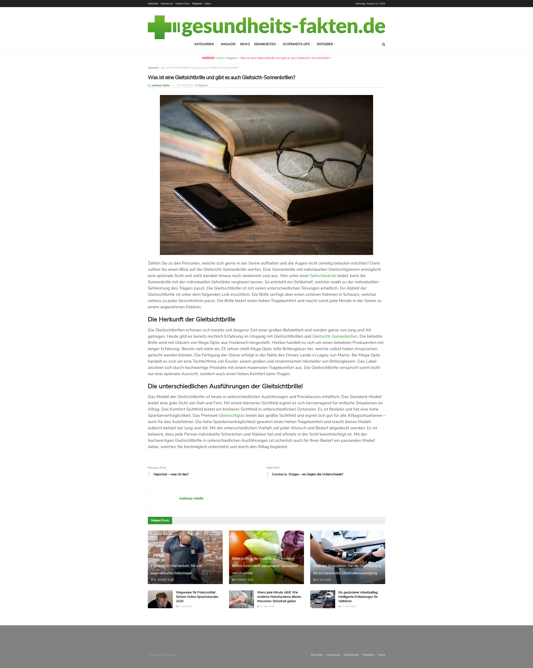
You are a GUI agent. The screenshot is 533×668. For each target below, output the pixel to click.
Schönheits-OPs (296, 44)
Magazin (228, 44)
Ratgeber (197, 3)
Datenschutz (183, 3)
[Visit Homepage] (266, 27)
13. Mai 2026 (348, 606)
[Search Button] (383, 44)
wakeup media (160, 85)
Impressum (167, 3)
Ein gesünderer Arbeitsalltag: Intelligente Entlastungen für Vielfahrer (358, 596)
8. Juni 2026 (185, 606)
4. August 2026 (243, 579)
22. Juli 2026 (323, 579)
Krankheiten (265, 44)
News (208, 3)
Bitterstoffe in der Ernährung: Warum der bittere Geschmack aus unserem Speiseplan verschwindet (265, 566)
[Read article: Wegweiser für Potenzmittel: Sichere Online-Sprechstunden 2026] (160, 599)
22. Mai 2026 (266, 606)
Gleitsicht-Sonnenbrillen (334, 336)
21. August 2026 (163, 579)
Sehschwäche (323, 275)
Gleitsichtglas (232, 415)
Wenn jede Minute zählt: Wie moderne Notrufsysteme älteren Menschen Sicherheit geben (279, 596)
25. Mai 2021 (185, 85)
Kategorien (204, 44)
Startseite (153, 3)
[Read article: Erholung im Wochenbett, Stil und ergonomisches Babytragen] (185, 557)
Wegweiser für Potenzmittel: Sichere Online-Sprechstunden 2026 (197, 596)
